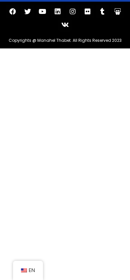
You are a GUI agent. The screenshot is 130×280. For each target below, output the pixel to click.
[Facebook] (12, 11)
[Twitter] (27, 11)
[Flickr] (87, 11)
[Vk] (65, 25)
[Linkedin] (57, 11)
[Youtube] (42, 11)
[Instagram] (72, 11)
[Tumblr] (102, 11)
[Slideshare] (117, 11)
